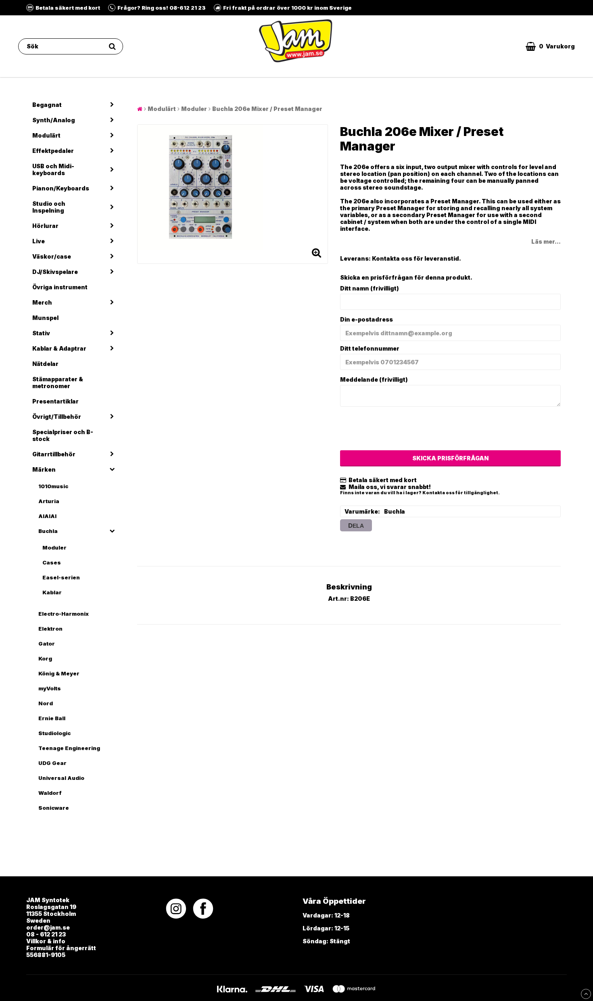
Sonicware (53, 808)
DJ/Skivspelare (55, 271)
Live (38, 241)
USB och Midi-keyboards (53, 169)
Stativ (41, 333)
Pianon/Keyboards (60, 188)
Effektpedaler (53, 150)
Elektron (50, 628)
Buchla (48, 531)
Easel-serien (61, 577)
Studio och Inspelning (48, 207)
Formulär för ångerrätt (61, 948)
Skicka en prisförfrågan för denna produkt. (406, 277)
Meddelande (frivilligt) (374, 379)
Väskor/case (51, 256)
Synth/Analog (53, 120)
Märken (44, 469)
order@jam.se (48, 927)
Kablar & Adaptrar (59, 348)
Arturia (48, 501)
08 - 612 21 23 (46, 934)
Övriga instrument (60, 287)
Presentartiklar (55, 401)
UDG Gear (52, 763)
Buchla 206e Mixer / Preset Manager (267, 108)
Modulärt (46, 135)
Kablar (52, 592)
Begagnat (47, 104)
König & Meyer (58, 673)
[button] (550, 46)
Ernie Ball (51, 718)
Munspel (45, 317)
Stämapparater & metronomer (57, 382)
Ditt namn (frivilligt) (369, 288)
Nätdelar (45, 363)
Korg (45, 658)
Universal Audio (61, 778)
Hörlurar (45, 225)
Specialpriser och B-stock (62, 435)
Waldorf (50, 793)
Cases (51, 562)
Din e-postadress (366, 319)
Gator (46, 643)
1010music (53, 486)
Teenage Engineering (69, 748)
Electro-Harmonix (63, 613)
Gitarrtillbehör (53, 454)
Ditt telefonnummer (369, 348)
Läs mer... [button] (546, 241)
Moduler (54, 547)
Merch (42, 302)
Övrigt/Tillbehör (56, 416)
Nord (45, 703)
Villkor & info (45, 941)
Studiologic (54, 733)
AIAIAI (47, 516)
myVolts (49, 688)
